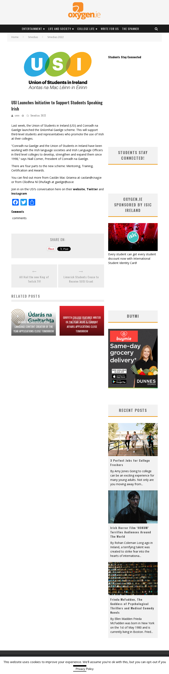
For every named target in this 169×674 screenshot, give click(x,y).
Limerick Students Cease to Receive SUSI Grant (81, 279)
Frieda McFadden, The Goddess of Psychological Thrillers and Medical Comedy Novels (132, 606)
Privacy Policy (85, 668)
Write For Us (110, 28)
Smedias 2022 (38, 115)
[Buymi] (133, 387)
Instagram (19, 193)
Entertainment (32, 28)
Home (15, 37)
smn (17, 115)
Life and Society (59, 28)
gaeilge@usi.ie (64, 182)
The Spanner (130, 28)
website (79, 189)
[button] (57, 70)
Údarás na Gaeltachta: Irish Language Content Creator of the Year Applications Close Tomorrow (33, 326)
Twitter (92, 189)
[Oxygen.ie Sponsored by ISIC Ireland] (133, 250)
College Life (86, 28)
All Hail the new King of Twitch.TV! (34, 279)
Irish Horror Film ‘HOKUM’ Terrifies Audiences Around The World (130, 531)
